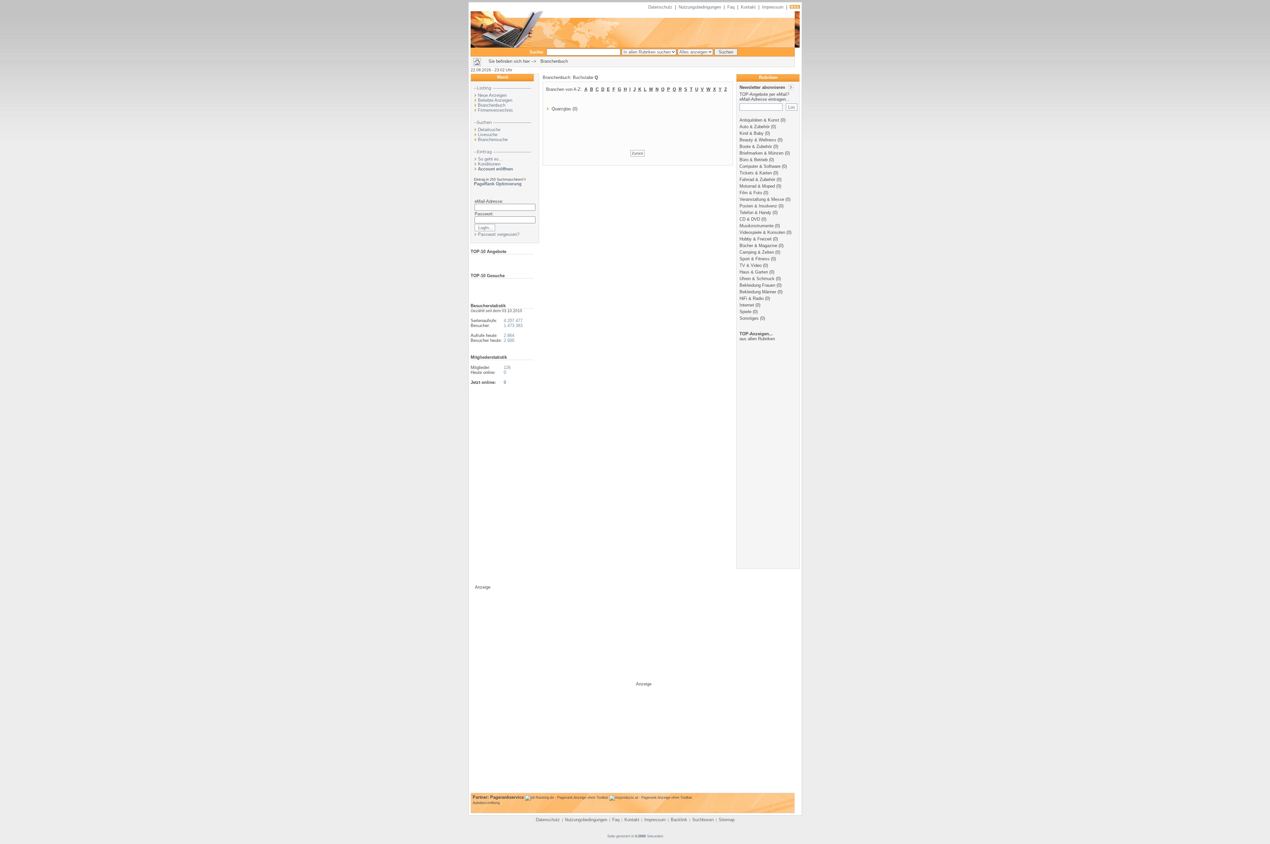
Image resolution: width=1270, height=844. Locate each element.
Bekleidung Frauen (757, 285)
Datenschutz (660, 7)
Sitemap (727, 819)
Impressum (772, 7)
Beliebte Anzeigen (495, 100)
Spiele (745, 311)
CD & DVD (750, 219)
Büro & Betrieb (754, 159)
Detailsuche (489, 129)
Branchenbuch (491, 105)
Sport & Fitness (755, 258)
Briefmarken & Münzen (761, 153)
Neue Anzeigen (492, 95)
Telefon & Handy (755, 212)
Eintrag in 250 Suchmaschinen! (499, 179)
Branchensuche (493, 139)
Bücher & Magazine (758, 245)
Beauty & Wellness (758, 139)
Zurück (637, 153)
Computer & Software (760, 166)
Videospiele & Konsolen (762, 232)
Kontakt (748, 7)
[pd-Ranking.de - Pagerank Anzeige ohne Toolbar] (566, 797)
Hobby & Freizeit (756, 239)
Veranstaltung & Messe (762, 199)
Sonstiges (749, 318)
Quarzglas (561, 108)
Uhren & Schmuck (757, 278)
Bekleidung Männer (758, 291)
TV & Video (751, 265)
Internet (747, 305)
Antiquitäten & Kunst (759, 120)
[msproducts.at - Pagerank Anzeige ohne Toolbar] (651, 797)
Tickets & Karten (756, 172)
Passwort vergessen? (498, 234)
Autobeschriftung (486, 803)
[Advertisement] (768, 463)
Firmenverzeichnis (495, 110)
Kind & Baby (752, 133)
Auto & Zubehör (755, 126)
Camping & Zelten (757, 252)
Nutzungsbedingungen (700, 7)
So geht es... (490, 159)
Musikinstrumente (757, 225)
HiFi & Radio (752, 298)
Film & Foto (751, 192)
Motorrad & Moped (757, 186)
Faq (731, 7)
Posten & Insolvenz (758, 205)
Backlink (679, 819)
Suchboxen (703, 819)
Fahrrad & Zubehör (757, 179)
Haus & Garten (754, 272)
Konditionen (489, 164)
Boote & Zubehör (756, 146)
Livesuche (487, 134)
